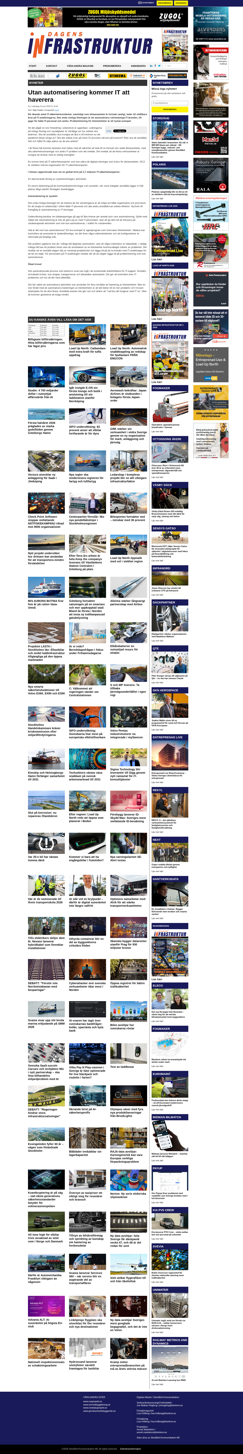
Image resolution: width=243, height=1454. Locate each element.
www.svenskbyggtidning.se (96, 1404)
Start (32, 66)
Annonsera (181, 3)
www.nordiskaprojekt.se (95, 1408)
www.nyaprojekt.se (92, 1401)
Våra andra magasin (80, 66)
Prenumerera (165, 3)
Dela (108, 131)
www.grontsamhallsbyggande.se (99, 1411)
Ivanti (56, 110)
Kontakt (51, 66)
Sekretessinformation (130, 1449)
